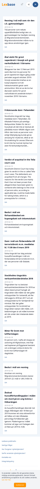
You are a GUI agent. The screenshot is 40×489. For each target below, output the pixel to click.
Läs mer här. (6, 480)
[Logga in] (28, 4)
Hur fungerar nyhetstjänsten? (13, 449)
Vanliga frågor (7, 445)
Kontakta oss (6, 457)
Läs (6, 47)
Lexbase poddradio (9, 441)
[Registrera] (35, 4)
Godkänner (20, 485)
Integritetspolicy (8, 461)
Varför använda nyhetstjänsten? (13, 453)
